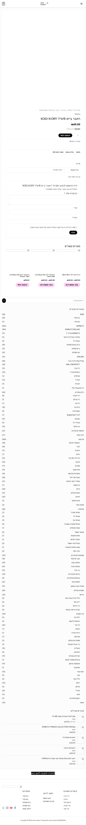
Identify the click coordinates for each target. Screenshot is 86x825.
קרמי (78, 694)
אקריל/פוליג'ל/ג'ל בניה (76, 361)
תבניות (77, 384)
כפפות (77, 629)
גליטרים (77, 407)
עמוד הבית (76, 110)
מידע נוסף (70, 152)
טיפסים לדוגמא (74, 621)
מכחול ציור (76, 520)
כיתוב (78, 454)
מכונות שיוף (80, 505)
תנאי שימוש (47, 798)
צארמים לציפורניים (73, 578)
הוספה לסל (65, 135)
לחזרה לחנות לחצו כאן (43, 773)
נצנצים (77, 419)
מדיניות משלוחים (48, 801)
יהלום (78, 683)
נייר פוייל (77, 570)
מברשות (77, 637)
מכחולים (77, 376)
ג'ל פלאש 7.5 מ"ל (78, 388)
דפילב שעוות (27, 809)
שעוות (82, 702)
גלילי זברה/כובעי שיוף (72, 598)
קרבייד (77, 690)
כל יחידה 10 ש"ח (74, 458)
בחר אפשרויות (72, 285)
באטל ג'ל (76, 341)
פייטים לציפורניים (74, 574)
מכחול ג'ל (76, 516)
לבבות (78, 462)
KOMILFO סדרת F (73, 333)
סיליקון (78, 687)
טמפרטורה (76, 411)
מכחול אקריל (75, 512)
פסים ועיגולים (75, 493)
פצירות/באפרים (74, 656)
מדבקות (81, 439)
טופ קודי (77, 322)
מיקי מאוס (76, 470)
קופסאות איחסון (74, 664)
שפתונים (77, 667)
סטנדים (77, 648)
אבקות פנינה (75, 566)
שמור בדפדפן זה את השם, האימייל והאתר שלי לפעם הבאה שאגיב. (52, 227)
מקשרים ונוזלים (79, 590)
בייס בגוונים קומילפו (73, 345)
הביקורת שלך (70, 193)
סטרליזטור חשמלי (74, 543)
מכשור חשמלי (79, 532)
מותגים (77, 466)
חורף (78, 447)
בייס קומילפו (76, 349)
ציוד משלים (80, 614)
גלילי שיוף (77, 679)
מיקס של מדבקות (74, 473)
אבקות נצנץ (75, 562)
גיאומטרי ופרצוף (74, 443)
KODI (82, 314)
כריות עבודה (75, 633)
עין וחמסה (76, 485)
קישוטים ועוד (76, 582)
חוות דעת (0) (58, 152)
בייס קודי (77, 318)
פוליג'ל (77, 380)
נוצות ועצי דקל (75, 477)
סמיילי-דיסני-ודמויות (73, 481)
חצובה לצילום (75, 539)
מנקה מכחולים (75, 528)
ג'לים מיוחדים (79, 392)
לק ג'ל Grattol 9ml (73, 415)
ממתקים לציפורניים (77, 555)
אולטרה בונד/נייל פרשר (72, 337)
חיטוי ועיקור (80, 435)
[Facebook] (15, 808)
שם (75, 208)
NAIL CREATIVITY (73, 364)
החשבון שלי (67, 802)
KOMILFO (80, 326)
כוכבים (77, 450)
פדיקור (81, 595)
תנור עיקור (76, 551)
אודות (66, 799)
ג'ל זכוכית (76, 396)
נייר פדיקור (76, 606)
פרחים (78, 497)
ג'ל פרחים (76, 399)
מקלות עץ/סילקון (74, 640)
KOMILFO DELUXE (72, 329)
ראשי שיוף (80, 672)
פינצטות (77, 652)
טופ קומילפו (76, 352)
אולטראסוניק (75, 536)
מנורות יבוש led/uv (77, 586)
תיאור (78, 152)
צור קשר (66, 809)
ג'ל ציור (77, 403)
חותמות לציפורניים (78, 431)
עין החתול (76, 426)
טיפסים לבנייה (75, 372)
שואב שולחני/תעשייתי (72, 547)
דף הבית (67, 796)
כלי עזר (77, 625)
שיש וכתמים (76, 501)
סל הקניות (67, 806)
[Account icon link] (3, 13)
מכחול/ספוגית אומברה (72, 524)
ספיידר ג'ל (76, 423)
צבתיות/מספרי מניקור (72, 660)
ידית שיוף (77, 602)
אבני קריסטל (75, 559)
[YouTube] (11, 808)
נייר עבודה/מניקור (74, 644)
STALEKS (80, 357)
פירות (78, 489)
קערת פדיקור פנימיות (73, 610)
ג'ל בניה (77, 368)
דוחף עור (77, 617)
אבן (78, 675)
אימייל (74, 217)
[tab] (78, 152)
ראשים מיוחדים (75, 698)
